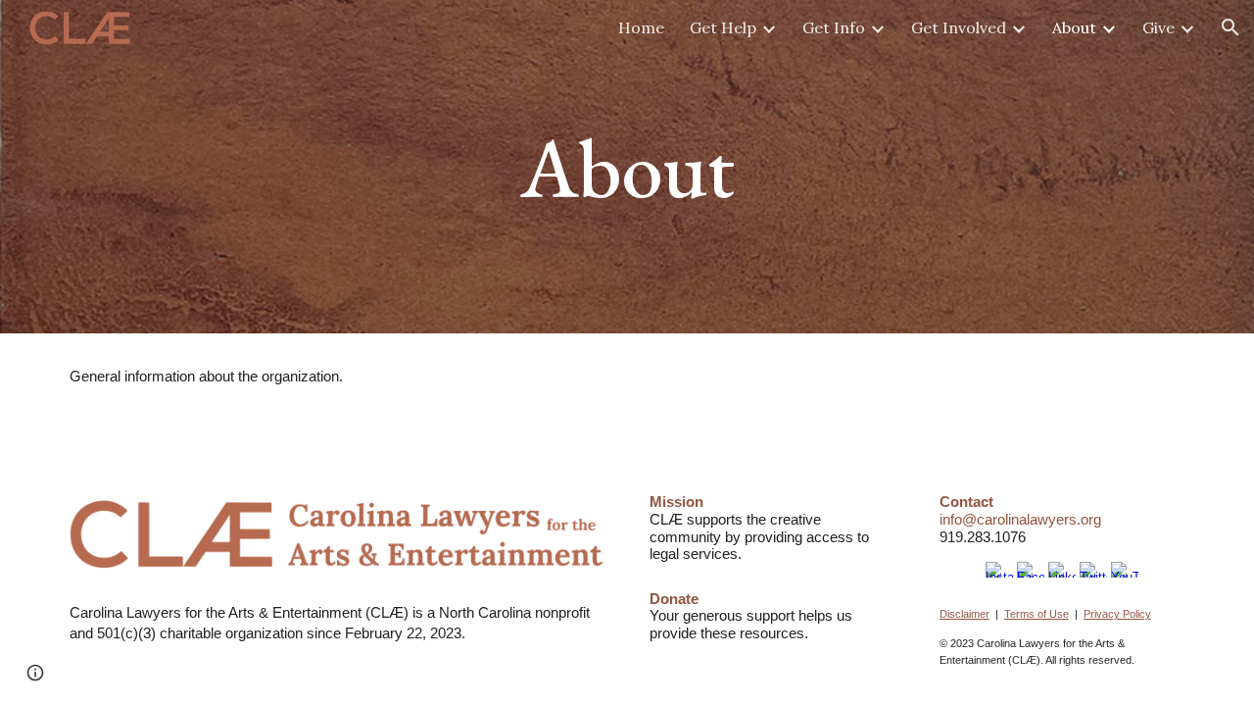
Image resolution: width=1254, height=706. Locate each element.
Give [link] (1158, 27)
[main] (627, 167)
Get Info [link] (833, 27)
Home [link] (641, 27)
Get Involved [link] (958, 27)
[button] (1230, 27)
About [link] (1074, 27)
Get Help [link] (723, 27)
